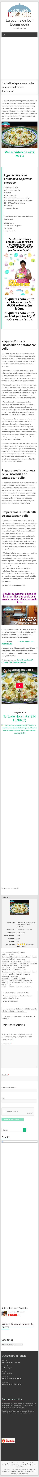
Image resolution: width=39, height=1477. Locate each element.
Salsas (10, 998)
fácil (8, 967)
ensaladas (13, 963)
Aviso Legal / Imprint (30, 1471)
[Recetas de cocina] (8, 1439)
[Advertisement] (19, 59)
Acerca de (7, 1469)
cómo (17, 957)
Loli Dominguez (10, 993)
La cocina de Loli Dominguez (19, 22)
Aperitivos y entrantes (12, 996)
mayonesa (27, 972)
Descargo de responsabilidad (19, 1473)
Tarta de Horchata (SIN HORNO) (19, 718)
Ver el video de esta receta (19, 153)
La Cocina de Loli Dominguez (11, 1379)
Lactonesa (16, 970)
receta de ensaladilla (10, 977)
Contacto (25, 1469)
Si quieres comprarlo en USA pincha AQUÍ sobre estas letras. (20, 316)
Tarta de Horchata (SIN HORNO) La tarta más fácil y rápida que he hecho (19, 1010)
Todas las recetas (16, 1469)
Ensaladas (23, 996)
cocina (15, 952)
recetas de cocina (15, 980)
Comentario (6, 1044)
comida (10, 957)
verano (19, 987)
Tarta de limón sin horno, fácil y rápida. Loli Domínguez (19, 1017)
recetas (14, 978)
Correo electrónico (9, 1087)
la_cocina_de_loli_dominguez (11, 1384)
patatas (12, 974)
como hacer (26, 957)
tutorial (11, 987)
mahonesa (16, 972)
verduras (28, 987)
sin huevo (6, 986)
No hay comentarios (11, 1001)
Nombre (5, 1075)
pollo (19, 974)
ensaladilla (24, 963)
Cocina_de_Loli (7, 1373)
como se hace (16, 961)
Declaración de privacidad (15, 1471)
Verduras (15, 998)
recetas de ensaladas (17, 982)
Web (3, 1098)
